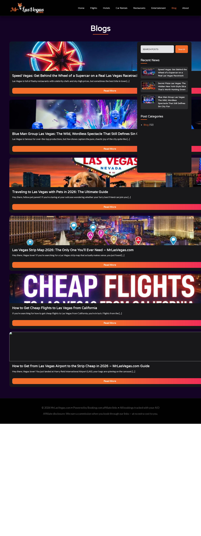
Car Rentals (121, 7)
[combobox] (157, 49)
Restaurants (139, 7)
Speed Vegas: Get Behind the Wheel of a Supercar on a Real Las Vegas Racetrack (172, 72)
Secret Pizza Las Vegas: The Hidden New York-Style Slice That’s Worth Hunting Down (172, 86)
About (185, 7)
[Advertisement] (164, 150)
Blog (174, 7)
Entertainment (158, 7)
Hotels (106, 7)
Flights (93, 7)
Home (81, 7)
